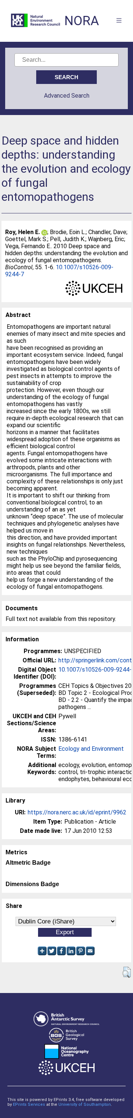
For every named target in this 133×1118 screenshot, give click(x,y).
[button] (126, 972)
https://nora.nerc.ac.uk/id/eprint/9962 (77, 812)
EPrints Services (29, 1104)
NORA (81, 20)
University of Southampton (84, 1104)
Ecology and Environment (91, 748)
